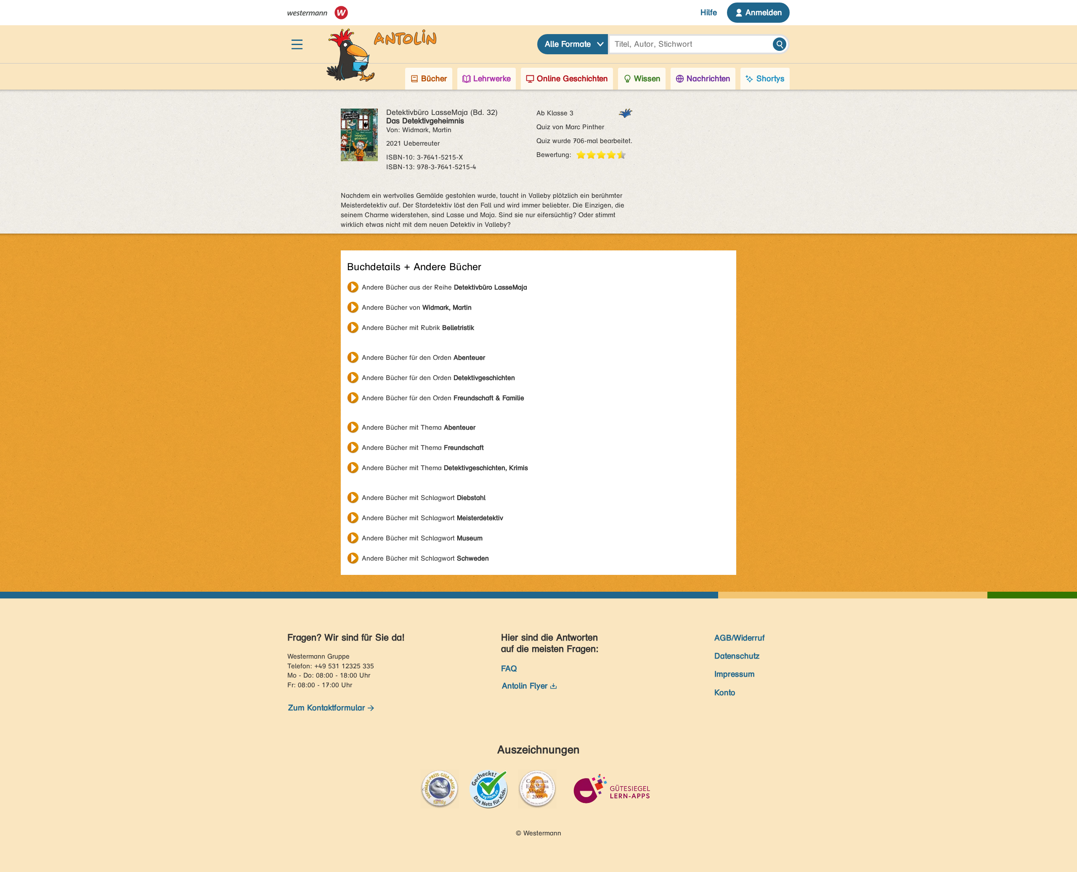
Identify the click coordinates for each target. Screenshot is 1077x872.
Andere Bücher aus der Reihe (444, 287)
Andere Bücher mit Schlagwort (423, 498)
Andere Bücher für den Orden (423, 358)
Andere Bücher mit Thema (418, 427)
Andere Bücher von (417, 307)
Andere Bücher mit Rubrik (418, 328)
